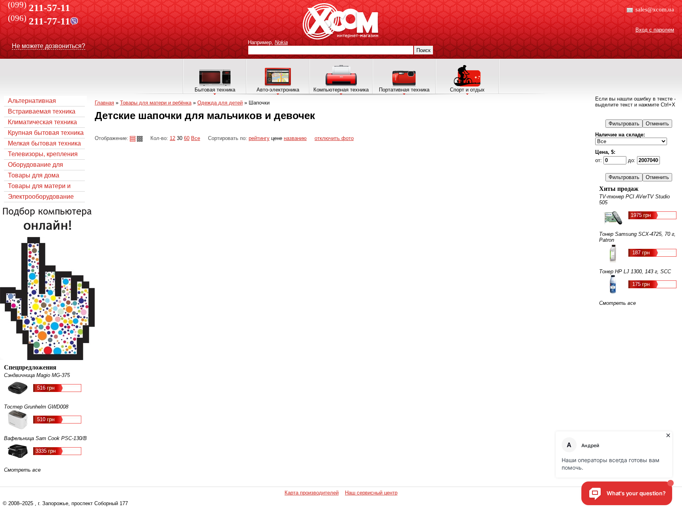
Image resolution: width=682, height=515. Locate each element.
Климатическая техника (42, 122)
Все (195, 138)
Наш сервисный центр (371, 493)
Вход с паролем (654, 30)
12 (172, 138)
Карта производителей (312, 493)
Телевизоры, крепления (43, 154)
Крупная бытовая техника (46, 132)
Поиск (423, 50)
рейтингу (259, 138)
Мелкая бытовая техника (44, 143)
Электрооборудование (41, 196)
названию (295, 138)
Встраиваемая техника (41, 111)
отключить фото (334, 138)
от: (599, 160)
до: (632, 160)
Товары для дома (33, 175)
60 (186, 138)
